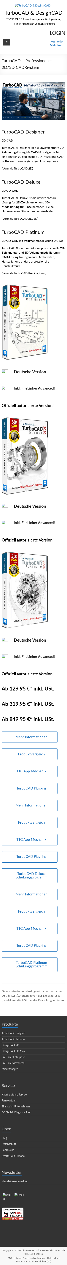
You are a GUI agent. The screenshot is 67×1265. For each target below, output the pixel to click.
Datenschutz (9, 1144)
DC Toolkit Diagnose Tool (16, 1112)
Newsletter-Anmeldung (15, 1181)
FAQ (4, 1138)
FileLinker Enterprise (13, 1057)
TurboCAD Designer (13, 1033)
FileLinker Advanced (13, 1063)
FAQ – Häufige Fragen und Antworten (26, 1258)
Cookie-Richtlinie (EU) (40, 1261)
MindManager (10, 1069)
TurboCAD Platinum (13, 1039)
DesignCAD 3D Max (13, 1051)
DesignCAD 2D (10, 1045)
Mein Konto (57, 45)
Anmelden (57, 41)
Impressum (8, 1150)
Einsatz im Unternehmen (16, 1106)
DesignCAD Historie (13, 1156)
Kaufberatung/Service (14, 1094)
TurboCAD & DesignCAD (33, 13)
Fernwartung (9, 1100)
